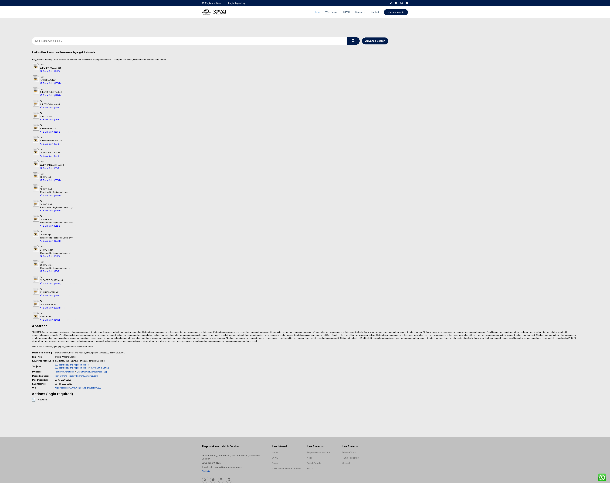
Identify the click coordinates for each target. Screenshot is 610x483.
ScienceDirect (349, 452)
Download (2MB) (68, 256)
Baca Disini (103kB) (51, 83)
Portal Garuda (314, 463)
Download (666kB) (71, 180)
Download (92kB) (69, 107)
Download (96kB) (69, 295)
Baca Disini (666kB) (51, 180)
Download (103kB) (71, 83)
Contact (375, 12)
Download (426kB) (71, 195)
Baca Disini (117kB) (51, 132)
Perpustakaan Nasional (318, 452)
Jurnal (275, 463)
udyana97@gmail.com (87, 376)
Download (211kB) (71, 226)
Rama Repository (350, 458)
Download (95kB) (69, 119)
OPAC (346, 12)
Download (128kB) (71, 210)
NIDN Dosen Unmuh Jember (286, 468)
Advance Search (375, 41)
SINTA (310, 468)
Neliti (309, 458)
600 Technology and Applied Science (72, 365)
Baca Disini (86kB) (51, 156)
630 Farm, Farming (100, 368)
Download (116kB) (71, 283)
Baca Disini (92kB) (51, 107)
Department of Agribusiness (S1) (92, 372)
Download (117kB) (71, 132)
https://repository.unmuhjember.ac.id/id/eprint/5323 (78, 388)
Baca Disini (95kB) (51, 119)
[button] (33, 400)
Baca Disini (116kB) (51, 283)
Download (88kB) (69, 144)
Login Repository (236, 3)
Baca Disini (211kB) (51, 226)
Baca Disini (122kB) (51, 95)
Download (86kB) (69, 156)
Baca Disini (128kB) (51, 210)
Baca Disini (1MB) (51, 71)
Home (317, 12)
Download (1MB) (68, 71)
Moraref (346, 463)
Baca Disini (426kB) (51, 195)
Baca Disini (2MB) (51, 256)
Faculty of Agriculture (64, 372)
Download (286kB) (71, 308)
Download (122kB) (71, 95)
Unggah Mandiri (396, 12)
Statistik (206, 471)
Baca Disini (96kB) (51, 295)
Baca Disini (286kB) (51, 308)
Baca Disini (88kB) (51, 144)
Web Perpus (331, 12)
